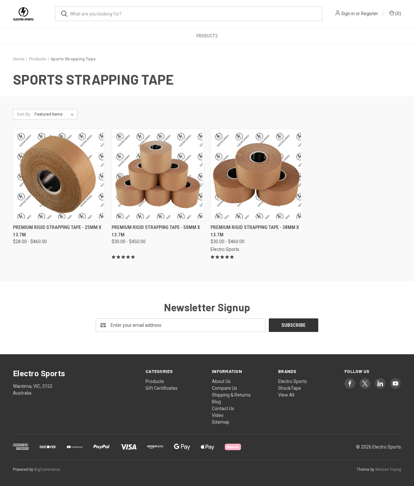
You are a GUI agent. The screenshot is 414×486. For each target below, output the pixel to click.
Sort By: (24, 114)
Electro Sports (292, 381)
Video (217, 415)
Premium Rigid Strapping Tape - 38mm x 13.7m (255, 231)
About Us (221, 381)
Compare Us (224, 388)
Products (207, 35)
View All (286, 395)
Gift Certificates (162, 388)
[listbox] (55, 114)
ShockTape (289, 388)
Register (369, 13)
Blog (216, 401)
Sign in (348, 13)
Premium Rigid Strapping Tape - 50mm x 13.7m (156, 231)
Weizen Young (388, 469)
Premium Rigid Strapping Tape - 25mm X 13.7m (57, 231)
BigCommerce (47, 469)
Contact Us (223, 408)
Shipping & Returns (231, 395)
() (397, 13)
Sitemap (220, 422)
